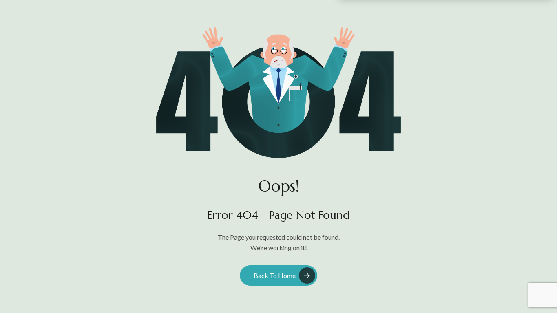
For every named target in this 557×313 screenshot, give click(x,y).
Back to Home (275, 275)
